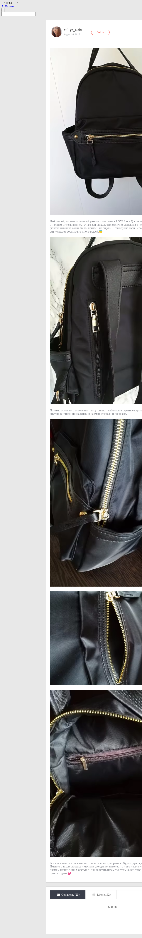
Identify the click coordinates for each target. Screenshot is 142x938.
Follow (100, 32)
